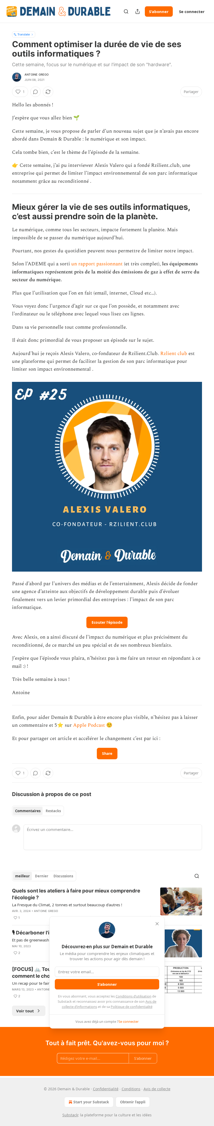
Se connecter (192, 11)
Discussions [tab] (63, 876)
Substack (70, 1114)
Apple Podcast (89, 725)
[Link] (5, 211)
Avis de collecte (157, 1088)
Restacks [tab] (53, 811)
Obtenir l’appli (132, 1101)
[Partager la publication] (137, 11)
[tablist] (38, 811)
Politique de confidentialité (131, 1006)
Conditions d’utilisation (133, 996)
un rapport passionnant (97, 264)
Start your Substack (91, 1101)
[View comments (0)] (35, 92)
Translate (23, 34)
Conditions (131, 1088)
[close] (157, 924)
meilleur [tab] (22, 876)
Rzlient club (173, 353)
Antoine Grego (37, 74)
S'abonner (159, 11)
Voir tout (25, 1010)
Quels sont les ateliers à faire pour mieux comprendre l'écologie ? (76, 894)
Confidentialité (105, 1088)
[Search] (126, 11)
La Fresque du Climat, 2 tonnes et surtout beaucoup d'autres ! (67, 904)
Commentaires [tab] (27, 811)
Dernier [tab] (41, 876)
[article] (107, 904)
